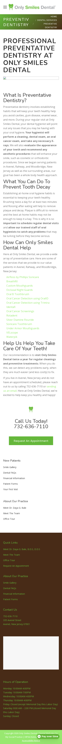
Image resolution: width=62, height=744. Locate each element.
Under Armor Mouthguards (22, 328)
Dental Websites (47, 733)
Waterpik (11, 337)
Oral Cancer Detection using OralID (27, 298)
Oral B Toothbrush (17, 294)
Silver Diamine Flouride (20, 319)
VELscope (12, 332)
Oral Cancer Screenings (20, 311)
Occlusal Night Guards (19, 290)
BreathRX (12, 281)
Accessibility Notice (31, 740)
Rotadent (11, 315)
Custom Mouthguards (19, 285)
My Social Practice (14, 736)
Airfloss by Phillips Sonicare (22, 277)
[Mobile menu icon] (5, 7)
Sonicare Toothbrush (19, 324)
